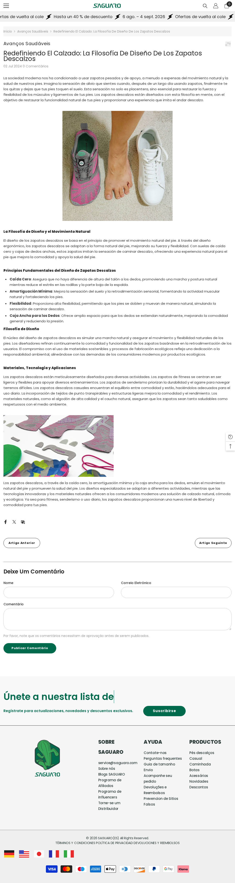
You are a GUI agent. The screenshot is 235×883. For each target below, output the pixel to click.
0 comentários (35, 66)
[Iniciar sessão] (215, 5)
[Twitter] (14, 521)
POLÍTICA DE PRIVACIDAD (114, 843)
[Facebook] (5, 521)
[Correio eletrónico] (23, 521)
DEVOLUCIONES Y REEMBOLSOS (157, 843)
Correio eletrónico (136, 583)
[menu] (6, 5)
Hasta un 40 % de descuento (68, 16)
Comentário (13, 604)
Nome (8, 583)
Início (7, 31)
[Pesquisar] (205, 6)
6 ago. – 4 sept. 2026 (128, 16)
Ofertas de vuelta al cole (185, 16)
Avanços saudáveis (32, 31)
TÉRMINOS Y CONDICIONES (75, 843)
